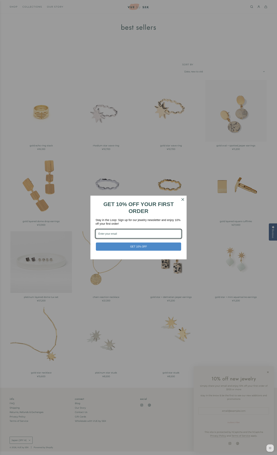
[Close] (183, 199)
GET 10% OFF (138, 246)
